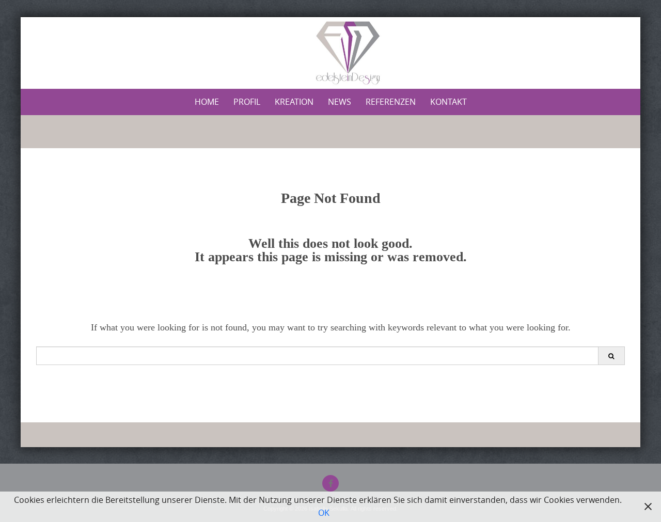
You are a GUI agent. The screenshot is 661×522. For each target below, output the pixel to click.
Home (207, 101)
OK (323, 512)
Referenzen (391, 101)
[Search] (611, 355)
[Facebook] (330, 483)
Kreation (294, 101)
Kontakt (448, 101)
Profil (246, 101)
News (339, 101)
